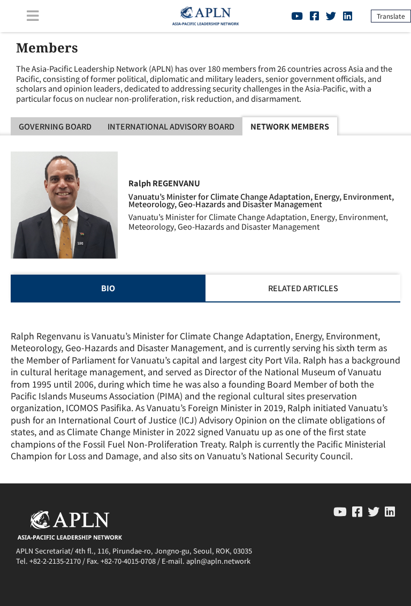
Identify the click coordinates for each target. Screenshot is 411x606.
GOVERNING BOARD (55, 126)
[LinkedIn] (347, 15)
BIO (108, 287)
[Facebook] (314, 15)
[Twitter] (331, 15)
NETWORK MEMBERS (289, 126)
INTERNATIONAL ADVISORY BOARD (171, 126)
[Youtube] (297, 15)
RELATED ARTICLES (303, 287)
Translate (391, 15)
